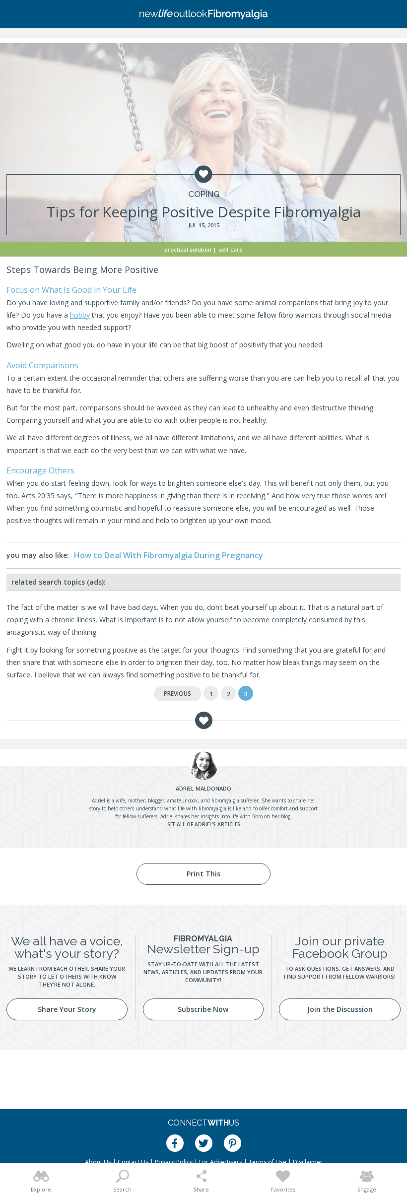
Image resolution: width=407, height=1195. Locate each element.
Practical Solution (187, 249)
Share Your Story (67, 1009)
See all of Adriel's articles (203, 824)
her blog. (281, 816)
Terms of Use (267, 1162)
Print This (203, 873)
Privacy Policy (174, 1162)
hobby (80, 315)
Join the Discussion (340, 1009)
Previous (177, 693)
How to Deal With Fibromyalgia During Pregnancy (168, 555)
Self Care (231, 249)
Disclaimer (308, 1162)
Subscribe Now (203, 1009)
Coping (203, 194)
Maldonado (203, 788)
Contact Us (133, 1162)
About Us (98, 1162)
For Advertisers (220, 1162)
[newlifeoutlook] (203, 14)
